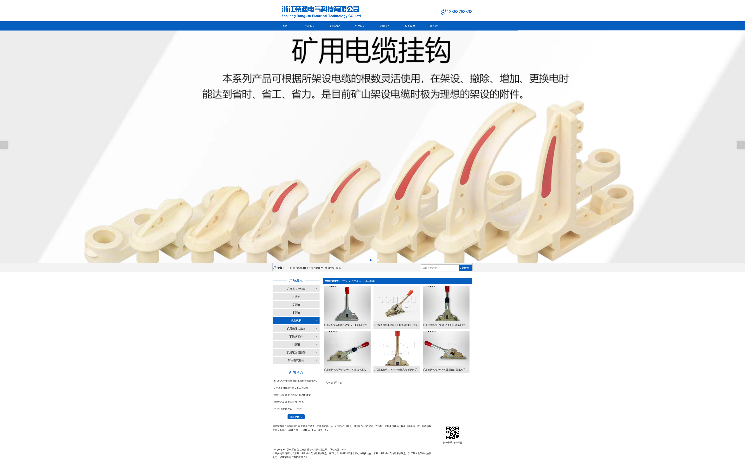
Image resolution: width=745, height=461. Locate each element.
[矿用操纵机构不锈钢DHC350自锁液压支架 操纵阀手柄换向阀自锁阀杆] (347, 348)
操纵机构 (370, 281)
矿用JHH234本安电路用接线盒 (390, 453)
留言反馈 (410, 26)
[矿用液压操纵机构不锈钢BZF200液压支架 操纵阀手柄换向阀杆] (347, 303)
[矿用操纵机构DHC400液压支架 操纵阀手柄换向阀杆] (446, 348)
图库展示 (360, 26)
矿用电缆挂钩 (296, 360)
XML (344, 449)
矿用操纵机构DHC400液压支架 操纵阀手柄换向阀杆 (446, 369)
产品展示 (310, 26)
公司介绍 (384, 26)
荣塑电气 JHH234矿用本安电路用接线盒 (350, 453)
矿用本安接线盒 (296, 289)
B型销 (296, 312)
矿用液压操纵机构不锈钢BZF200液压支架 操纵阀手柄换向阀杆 (322, 267)
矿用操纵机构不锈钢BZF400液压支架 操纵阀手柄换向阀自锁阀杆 (396, 324)
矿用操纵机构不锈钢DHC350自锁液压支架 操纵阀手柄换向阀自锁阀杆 (347, 369)
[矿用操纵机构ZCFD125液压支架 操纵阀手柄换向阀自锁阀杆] (396, 348)
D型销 (296, 304)
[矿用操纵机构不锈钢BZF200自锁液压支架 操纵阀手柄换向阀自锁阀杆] (446, 303)
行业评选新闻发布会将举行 (287, 408)
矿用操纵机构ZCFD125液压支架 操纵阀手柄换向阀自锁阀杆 (396, 369)
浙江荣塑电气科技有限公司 (294, 457)
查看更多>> (296, 416)
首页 (285, 26)
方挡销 (296, 296)
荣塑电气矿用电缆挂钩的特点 (289, 401)
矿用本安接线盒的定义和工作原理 (291, 387)
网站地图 (334, 449)
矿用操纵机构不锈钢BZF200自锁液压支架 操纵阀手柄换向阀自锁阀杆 (446, 324)
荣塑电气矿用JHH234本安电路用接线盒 (306, 453)
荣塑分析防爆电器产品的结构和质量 (292, 394)
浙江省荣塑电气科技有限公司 (312, 449)
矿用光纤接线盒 (296, 328)
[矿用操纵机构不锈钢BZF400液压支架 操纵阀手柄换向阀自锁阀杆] (396, 303)
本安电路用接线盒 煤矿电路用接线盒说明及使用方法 (297, 380)
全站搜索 (464, 267)
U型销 (296, 344)
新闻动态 (335, 26)
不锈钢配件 (296, 336)
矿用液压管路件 (296, 352)
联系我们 (435, 26)
